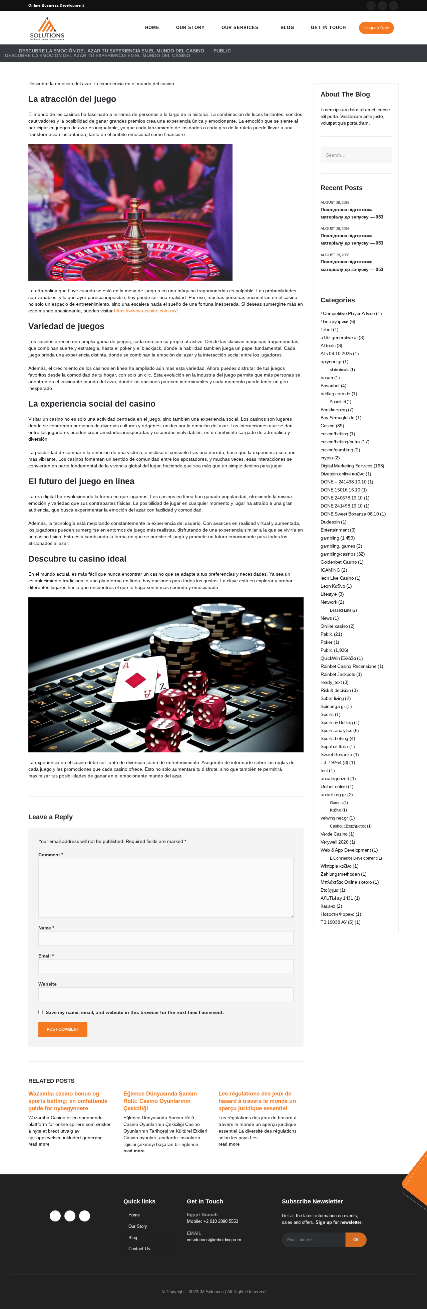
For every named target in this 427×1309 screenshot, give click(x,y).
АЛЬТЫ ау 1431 (337, 898)
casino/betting (334, 433)
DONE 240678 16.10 (342, 497)
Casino (328, 425)
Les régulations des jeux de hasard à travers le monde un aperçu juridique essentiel (257, 1101)
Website (47, 984)
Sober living (332, 698)
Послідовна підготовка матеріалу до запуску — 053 (352, 213)
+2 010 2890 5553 (220, 1221)
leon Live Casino (337, 578)
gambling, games (338, 546)
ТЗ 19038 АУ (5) (337, 922)
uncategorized (335, 778)
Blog (287, 27)
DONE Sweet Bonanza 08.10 (350, 514)
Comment (50, 854)
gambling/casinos (338, 554)
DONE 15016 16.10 (340, 489)
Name (46, 927)
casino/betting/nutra (340, 441)
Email (46, 956)
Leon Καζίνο (333, 586)
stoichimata (339, 370)
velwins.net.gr (334, 818)
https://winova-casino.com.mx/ (146, 310)
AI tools (328, 345)
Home (152, 27)
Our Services (240, 27)
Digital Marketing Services (346, 465)
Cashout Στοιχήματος (348, 826)
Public (327, 650)
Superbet (338, 402)
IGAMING (330, 570)
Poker (326, 642)
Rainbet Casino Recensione (348, 666)
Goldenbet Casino (339, 562)
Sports (327, 714)
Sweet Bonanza (336, 754)
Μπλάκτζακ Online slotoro (346, 882)
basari (327, 377)
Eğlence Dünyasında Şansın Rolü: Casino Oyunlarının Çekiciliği (160, 1101)
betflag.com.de (335, 393)
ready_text (331, 682)
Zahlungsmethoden (340, 874)
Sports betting (334, 738)
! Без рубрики (334, 321)
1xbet (326, 329)
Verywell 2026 (334, 842)
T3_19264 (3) (334, 762)
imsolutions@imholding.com (214, 1239)
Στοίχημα (329, 890)
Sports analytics (336, 730)
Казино (328, 906)
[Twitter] (382, 5)
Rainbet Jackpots (338, 674)
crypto (327, 457)
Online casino (334, 626)
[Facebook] (371, 5)
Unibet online (334, 786)
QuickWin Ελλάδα (338, 658)
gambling (330, 538)
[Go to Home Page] (7, 50)
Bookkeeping (334, 409)
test (324, 770)
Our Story (190, 27)
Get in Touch (328, 27)
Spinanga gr (333, 706)
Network (329, 602)
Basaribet (330, 385)
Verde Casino (334, 834)
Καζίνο (335, 810)
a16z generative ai (339, 337)
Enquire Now (376, 27)
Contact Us (139, 1248)
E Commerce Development (353, 858)
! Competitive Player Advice (348, 313)
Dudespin (330, 522)
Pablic (327, 634)
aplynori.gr (331, 361)
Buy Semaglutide (338, 417)
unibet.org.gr (333, 794)
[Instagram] (393, 5)
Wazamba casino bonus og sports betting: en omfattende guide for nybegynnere (67, 1101)
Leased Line (340, 610)
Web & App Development (346, 850)
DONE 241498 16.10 (342, 505)
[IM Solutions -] (46, 28)
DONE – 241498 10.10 (343, 481)
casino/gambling (337, 449)
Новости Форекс (337, 914)
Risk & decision (336, 690)
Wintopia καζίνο (336, 866)
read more (39, 1144)
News (326, 618)
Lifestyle (329, 594)
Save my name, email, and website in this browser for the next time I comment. (135, 1012)
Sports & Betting (337, 722)
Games (336, 803)
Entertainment (335, 530)
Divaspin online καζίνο (342, 473)
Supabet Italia (334, 746)
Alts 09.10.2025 (336, 353)
